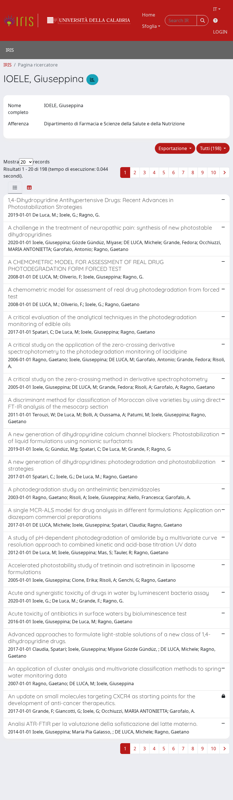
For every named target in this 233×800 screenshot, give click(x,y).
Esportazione (173, 148)
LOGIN (220, 32)
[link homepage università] (89, 20)
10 (213, 172)
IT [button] (215, 9)
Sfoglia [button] (149, 26)
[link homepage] (20, 20)
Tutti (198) (211, 148)
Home (148, 15)
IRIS (7, 65)
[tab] (15, 188)
